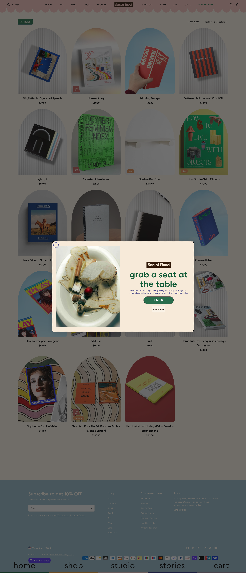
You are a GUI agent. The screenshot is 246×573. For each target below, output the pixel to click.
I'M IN (158, 300)
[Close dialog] (56, 245)
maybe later (158, 309)
